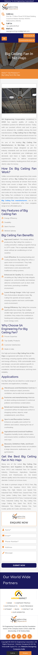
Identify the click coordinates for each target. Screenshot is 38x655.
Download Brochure (26, 40)
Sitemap (8, 609)
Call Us (12, 653)
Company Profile (22, 603)
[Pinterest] (19, 636)
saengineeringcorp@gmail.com (18, 31)
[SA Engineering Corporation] (10, 8)
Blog (16, 609)
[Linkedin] (24, 636)
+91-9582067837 (12, 26)
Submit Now (19, 565)
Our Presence (13, 73)
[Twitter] (13, 636)
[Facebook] (8, 636)
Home (4, 73)
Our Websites (18, 612)
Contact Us (27, 609)
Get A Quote (28, 36)
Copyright (4, 642)
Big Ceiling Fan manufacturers (14, 200)
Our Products (10, 606)
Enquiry (25, 653)
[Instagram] (29, 636)
